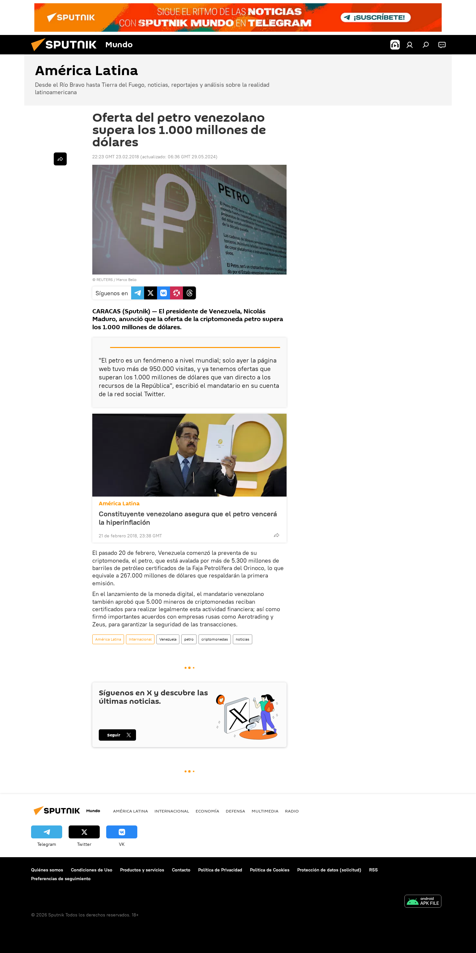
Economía (207, 811)
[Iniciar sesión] (409, 44)
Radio (292, 811)
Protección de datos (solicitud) (329, 870)
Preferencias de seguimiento (61, 878)
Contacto (181, 870)
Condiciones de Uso (91, 870)
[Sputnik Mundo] (66, 53)
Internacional (140, 639)
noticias (242, 639)
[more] (276, 535)
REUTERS (104, 279)
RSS (373, 870)
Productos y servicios (142, 870)
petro (189, 639)
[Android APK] (423, 902)
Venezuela (167, 639)
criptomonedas (214, 639)
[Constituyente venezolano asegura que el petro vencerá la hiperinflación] (189, 455)
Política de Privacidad (220, 870)
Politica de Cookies (269, 870)
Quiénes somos (47, 870)
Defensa (235, 811)
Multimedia (265, 811)
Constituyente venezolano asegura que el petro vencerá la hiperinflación (188, 518)
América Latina (119, 503)
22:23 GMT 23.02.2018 (115, 157)
